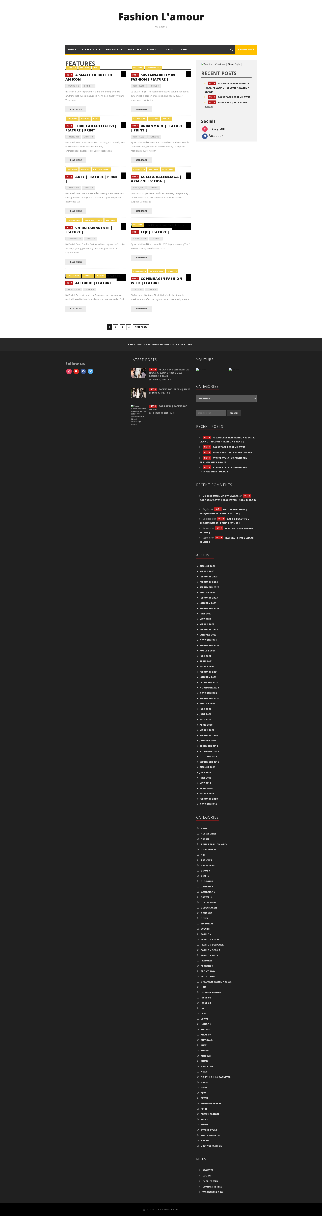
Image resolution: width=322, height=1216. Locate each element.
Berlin (205, 875)
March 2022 (207, 624)
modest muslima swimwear (220, 495)
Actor (205, 838)
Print (185, 49)
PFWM (204, 1098)
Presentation (210, 1114)
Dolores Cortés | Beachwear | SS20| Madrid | (228, 500)
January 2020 (208, 740)
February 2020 (209, 735)
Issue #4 (85, 118)
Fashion (72, 67)
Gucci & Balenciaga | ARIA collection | (156, 179)
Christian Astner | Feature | (88, 229)
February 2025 (209, 576)
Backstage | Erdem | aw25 (230, 96)
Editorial (207, 923)
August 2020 (207, 703)
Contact (153, 49)
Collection (139, 169)
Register (207, 1170)
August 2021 (207, 650)
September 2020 (209, 698)
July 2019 (205, 772)
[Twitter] (69, 371)
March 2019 (207, 793)
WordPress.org (212, 1192)
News (95, 67)
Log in (206, 1175)
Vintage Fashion (211, 1145)
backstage (114, 49)
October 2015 (208, 804)
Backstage (207, 865)
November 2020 (209, 687)
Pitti (204, 1108)
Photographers (101, 169)
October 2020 (208, 692)
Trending (245, 49)
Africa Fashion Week (214, 844)
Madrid (100, 275)
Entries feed (210, 1181)
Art (203, 854)
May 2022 (205, 618)
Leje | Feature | (150, 232)
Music (205, 1061)
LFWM (204, 1018)
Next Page (140, 327)
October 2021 (208, 640)
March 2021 (207, 666)
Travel (205, 1140)
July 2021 (205, 655)
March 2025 (207, 571)
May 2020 (205, 719)
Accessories (139, 118)
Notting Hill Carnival (216, 1077)
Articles (206, 860)
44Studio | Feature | (90, 283)
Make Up (206, 1034)
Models (206, 1055)
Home (72, 49)
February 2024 (209, 581)
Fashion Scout (210, 950)
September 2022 (209, 608)
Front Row (167, 169)
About (170, 49)
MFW (204, 1045)
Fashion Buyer (210, 939)
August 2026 (207, 566)
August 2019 (207, 767)
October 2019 (208, 756)
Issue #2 (206, 997)
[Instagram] (90, 371)
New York (207, 1066)
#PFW (204, 828)
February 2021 (209, 671)
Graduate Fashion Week (216, 981)
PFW (203, 1092)
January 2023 (208, 603)
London (206, 1024)
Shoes (204, 1124)
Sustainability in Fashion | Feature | (153, 77)
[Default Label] (76, 371)
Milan (205, 1050)
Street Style (91, 49)
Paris (204, 1087)
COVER (205, 918)
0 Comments (88, 86)
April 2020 (206, 724)
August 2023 (207, 592)
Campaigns (208, 891)
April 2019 (206, 788)
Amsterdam (208, 849)
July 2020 (205, 708)
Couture (206, 913)
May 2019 (205, 782)
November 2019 (209, 751)
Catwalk (206, 897)
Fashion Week (156, 271)
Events (205, 928)
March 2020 (207, 730)
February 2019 (209, 798)
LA (202, 1008)
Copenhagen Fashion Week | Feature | (156, 280)
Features (134, 49)
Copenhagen (74, 220)
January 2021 (208, 677)
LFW (203, 1013)
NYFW (204, 1082)
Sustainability (154, 67)
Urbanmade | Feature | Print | (156, 128)
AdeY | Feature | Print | (91, 179)
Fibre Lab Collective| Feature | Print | (90, 128)
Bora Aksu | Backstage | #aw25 (228, 452)
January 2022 (208, 634)
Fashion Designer (93, 220)
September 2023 (209, 587)
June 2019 (205, 777)
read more (76, 109)
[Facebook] (83, 371)
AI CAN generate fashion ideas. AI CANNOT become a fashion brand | (227, 87)
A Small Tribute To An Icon (88, 77)
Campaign (207, 886)
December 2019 (209, 745)
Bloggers (207, 881)
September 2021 (209, 645)
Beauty (205, 870)
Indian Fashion (211, 992)
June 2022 (205, 613)
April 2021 (206, 661)
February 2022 (209, 629)
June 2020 (205, 714)
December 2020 (209, 682)
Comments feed (212, 1186)
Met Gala (206, 1039)
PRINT (96, 118)
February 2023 (209, 597)
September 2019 (209, 761)
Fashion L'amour (161, 16)
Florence (207, 965)
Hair (203, 987)
